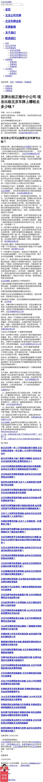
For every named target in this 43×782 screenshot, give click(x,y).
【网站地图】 (25, 765)
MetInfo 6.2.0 (35, 763)
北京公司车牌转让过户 (18, 53)
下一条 (21, 439)
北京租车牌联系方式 (25, 193)
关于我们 (8, 69)
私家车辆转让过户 (29, 744)
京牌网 (3, 390)
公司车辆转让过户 (13, 744)
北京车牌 (7, 302)
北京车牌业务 (10, 48)
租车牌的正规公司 (11, 241)
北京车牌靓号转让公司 (15, 312)
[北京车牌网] (6, 2)
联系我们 (13, 74)
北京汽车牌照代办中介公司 (30, 344)
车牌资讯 (13, 64)
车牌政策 (13, 67)
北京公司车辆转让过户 (18, 55)
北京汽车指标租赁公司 (31, 154)
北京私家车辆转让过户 (18, 57)
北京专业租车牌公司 (14, 404)
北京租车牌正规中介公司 (28, 133)
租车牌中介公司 (17, 249)
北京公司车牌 (10, 46)
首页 (7, 43)
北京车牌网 (26, 147)
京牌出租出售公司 (8, 329)
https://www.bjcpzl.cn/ (9, 432)
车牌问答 (13, 62)
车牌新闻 (8, 60)
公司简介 (13, 71)
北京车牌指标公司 (32, 379)
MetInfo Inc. (13, 765)
